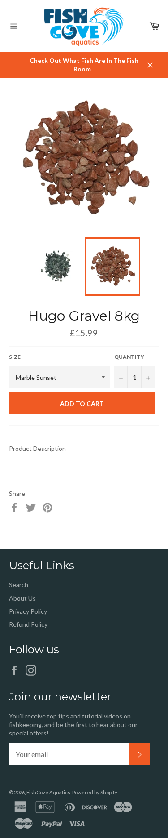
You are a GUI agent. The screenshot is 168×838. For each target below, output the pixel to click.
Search (18, 584)
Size (15, 356)
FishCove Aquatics (48, 792)
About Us (22, 598)
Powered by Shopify (94, 792)
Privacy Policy (28, 611)
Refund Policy (28, 624)
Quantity (129, 356)
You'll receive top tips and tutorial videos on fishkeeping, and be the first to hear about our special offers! (73, 724)
